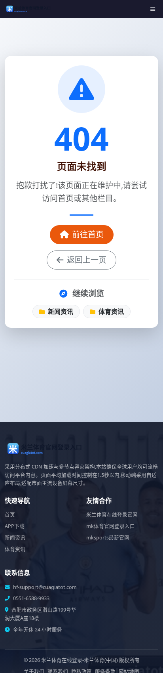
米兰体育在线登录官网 (112, 514)
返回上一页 (86, 259)
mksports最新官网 (107, 537)
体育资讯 (110, 311)
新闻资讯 (59, 311)
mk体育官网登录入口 (110, 526)
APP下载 (15, 526)
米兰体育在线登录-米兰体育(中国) (79, 660)
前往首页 (88, 234)
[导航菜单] (152, 9)
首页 (10, 514)
